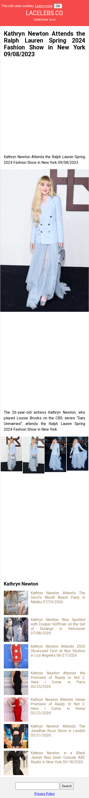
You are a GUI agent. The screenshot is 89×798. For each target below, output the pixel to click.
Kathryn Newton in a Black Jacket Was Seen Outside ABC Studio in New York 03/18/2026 (58, 757)
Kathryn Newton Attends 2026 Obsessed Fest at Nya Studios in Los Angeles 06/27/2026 (58, 651)
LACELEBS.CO (44, 13)
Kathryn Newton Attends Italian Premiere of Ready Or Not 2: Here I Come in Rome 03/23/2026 (58, 706)
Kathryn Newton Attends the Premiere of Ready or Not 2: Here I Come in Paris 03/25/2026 (58, 680)
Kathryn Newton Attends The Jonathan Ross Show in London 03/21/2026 (58, 730)
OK (58, 6)
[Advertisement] (44, 106)
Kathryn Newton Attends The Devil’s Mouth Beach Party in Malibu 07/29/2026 (58, 597)
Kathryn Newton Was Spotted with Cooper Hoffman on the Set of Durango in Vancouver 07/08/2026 (58, 626)
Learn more (43, 6)
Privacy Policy (44, 794)
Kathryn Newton (21, 584)
